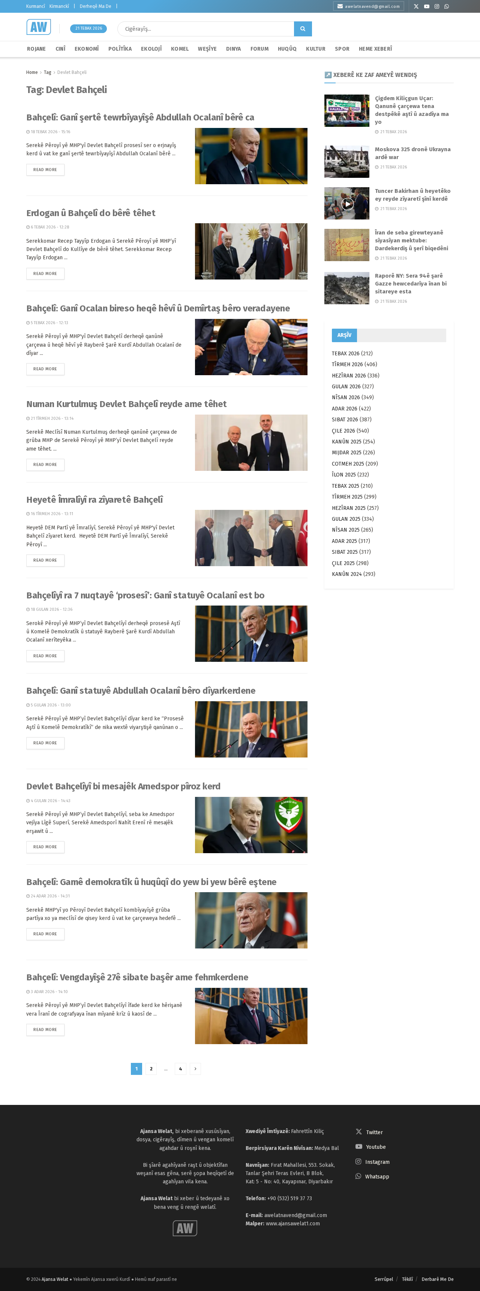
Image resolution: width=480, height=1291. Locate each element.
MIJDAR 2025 (347, 452)
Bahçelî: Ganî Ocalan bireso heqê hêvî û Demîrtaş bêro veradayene (158, 308)
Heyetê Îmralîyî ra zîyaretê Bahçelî (94, 499)
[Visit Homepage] (38, 27)
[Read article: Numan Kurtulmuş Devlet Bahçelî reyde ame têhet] (251, 443)
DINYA (233, 49)
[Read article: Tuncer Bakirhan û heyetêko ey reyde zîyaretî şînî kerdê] (346, 203)
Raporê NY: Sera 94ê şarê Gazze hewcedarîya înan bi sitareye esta (411, 283)
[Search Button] (303, 28)
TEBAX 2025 (345, 486)
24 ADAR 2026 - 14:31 (50, 896)
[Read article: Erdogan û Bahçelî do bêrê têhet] (251, 251)
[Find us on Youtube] (426, 6)
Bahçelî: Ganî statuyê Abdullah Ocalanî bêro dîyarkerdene (140, 690)
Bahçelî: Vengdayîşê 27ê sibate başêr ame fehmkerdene (137, 977)
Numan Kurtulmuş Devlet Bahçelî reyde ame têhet (126, 404)
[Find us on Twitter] (416, 6)
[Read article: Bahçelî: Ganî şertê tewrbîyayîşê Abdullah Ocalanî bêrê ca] (251, 156)
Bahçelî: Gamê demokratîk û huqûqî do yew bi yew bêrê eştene (151, 882)
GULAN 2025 (346, 519)
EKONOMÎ (87, 49)
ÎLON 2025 (344, 475)
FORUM (259, 49)
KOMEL (180, 49)
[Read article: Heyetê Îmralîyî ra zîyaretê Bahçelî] (251, 538)
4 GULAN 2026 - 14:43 (50, 800)
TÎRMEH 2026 (347, 364)
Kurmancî (35, 6)
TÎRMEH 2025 (347, 497)
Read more (48, 168)
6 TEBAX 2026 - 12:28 (49, 227)
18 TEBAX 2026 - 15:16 (50, 131)
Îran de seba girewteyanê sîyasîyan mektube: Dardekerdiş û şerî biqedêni (411, 240)
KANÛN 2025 (347, 442)
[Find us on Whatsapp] (446, 6)
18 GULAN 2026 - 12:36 (51, 609)
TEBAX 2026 (346, 353)
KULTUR (316, 49)
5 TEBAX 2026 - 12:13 (49, 322)
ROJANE (36, 49)
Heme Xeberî (375, 49)
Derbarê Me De (438, 1279)
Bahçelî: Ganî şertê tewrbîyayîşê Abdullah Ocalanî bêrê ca (140, 117)
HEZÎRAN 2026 (349, 376)
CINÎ (60, 49)
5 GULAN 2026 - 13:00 (50, 705)
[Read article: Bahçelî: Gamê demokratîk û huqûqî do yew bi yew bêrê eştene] (251, 920)
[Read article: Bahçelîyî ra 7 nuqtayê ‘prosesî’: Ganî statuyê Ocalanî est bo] (251, 634)
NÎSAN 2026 (346, 397)
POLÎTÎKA (120, 49)
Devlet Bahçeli (72, 72)
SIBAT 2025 (345, 552)
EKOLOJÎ (151, 49)
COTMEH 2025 (348, 464)
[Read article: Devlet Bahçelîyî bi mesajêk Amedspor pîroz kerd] (251, 825)
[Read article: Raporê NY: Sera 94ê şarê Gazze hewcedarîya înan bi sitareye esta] (346, 288)
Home (32, 72)
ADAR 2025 (344, 541)
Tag (47, 72)
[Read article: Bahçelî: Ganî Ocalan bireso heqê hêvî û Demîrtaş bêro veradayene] (251, 347)
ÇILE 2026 (343, 431)
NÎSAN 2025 (346, 530)
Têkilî (407, 1279)
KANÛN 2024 (347, 574)
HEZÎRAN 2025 (349, 508)
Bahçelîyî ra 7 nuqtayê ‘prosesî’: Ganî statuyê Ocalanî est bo (145, 595)
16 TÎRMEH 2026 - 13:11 (51, 513)
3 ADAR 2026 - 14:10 (49, 991)
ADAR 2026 (344, 409)
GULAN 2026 (346, 386)
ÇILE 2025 (343, 563)
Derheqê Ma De (95, 6)
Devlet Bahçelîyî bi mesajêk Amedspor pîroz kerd (123, 786)
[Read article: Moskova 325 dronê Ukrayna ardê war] (346, 162)
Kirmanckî (59, 6)
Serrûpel (384, 1279)
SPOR (342, 49)
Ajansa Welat (55, 1279)
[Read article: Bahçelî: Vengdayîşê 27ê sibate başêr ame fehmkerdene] (251, 1016)
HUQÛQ (287, 49)
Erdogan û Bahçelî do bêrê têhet (90, 213)
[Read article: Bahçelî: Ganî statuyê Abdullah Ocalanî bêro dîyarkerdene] (251, 729)
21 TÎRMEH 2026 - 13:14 (52, 418)
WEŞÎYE (207, 49)
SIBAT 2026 (345, 419)
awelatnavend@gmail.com (372, 6)
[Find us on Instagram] (437, 6)
